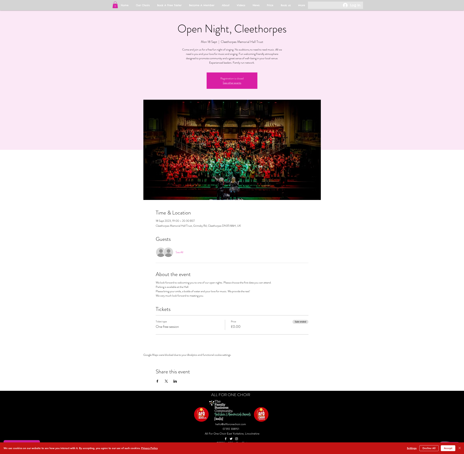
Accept (448, 448)
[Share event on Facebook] (157, 381)
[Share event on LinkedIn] (175, 381)
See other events (232, 83)
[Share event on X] (166, 381)
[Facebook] (225, 439)
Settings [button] (412, 448)
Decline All (429, 448)
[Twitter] (231, 439)
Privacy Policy (149, 448)
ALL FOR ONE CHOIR (230, 395)
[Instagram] (236, 439)
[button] (115, 4)
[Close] (459, 448)
